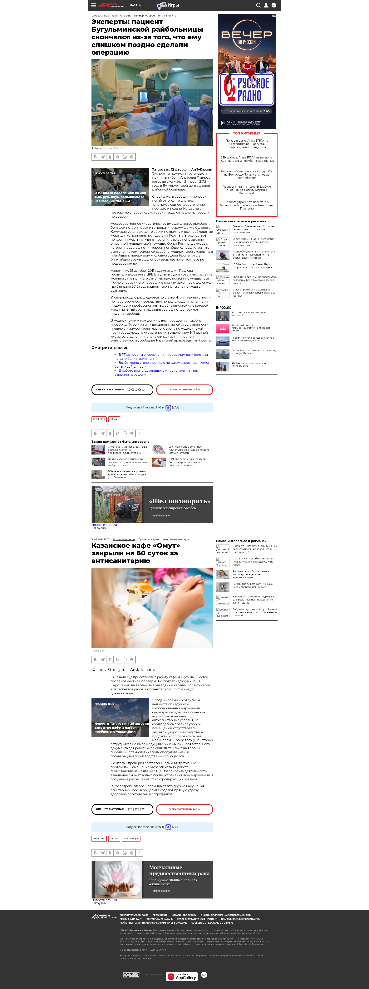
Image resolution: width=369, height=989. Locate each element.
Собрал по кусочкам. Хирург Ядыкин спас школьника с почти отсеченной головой (255, 612)
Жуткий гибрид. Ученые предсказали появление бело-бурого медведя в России (255, 280)
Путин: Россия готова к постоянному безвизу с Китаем (253, 352)
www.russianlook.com (112, 148)
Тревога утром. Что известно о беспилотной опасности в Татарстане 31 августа (246, 205)
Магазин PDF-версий (184, 915)
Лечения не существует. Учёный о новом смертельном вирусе (253, 585)
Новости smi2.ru (104, 525)
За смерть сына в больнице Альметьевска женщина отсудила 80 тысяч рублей (189, 449)
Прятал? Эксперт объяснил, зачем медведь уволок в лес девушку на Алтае (253, 561)
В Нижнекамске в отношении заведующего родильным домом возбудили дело (127, 462)
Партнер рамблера (153, 974)
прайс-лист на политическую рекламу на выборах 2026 (153, 923)
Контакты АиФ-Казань (159, 919)
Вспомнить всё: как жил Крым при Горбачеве (252, 314)
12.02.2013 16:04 (100, 15)
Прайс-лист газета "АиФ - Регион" (197, 919)
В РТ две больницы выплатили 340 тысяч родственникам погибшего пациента (187, 462)
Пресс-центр (160, 915)
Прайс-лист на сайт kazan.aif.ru (240, 919)
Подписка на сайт (130, 919)
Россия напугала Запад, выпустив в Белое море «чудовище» (252, 339)
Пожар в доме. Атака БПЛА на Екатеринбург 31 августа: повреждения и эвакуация (247, 144)
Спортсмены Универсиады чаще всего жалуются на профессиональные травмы (127, 449)
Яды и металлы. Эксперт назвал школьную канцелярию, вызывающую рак (251, 574)
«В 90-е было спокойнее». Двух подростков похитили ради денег (253, 266)
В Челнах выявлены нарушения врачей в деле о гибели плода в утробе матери (127, 474)
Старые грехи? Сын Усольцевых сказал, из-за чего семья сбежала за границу (254, 292)
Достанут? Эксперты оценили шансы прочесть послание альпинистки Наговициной (255, 548)
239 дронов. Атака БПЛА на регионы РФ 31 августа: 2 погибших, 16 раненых (247, 159)
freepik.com (98, 650)
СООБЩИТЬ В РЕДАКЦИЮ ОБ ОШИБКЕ (212, 923)
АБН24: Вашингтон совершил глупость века (249, 364)
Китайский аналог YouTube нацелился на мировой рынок (250, 328)
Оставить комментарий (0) (184, 390)
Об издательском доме (134, 915)
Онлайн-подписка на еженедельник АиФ (226, 915)
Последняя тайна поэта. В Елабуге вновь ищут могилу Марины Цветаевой (247, 190)
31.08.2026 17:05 (100, 539)
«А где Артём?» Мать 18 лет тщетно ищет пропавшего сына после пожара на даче (253, 242)
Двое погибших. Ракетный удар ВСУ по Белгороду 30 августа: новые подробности (247, 175)
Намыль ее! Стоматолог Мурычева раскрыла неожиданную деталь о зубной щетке (253, 599)
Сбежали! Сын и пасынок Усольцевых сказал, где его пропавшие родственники (255, 229)
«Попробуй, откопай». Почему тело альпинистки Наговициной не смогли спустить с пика (254, 254)
